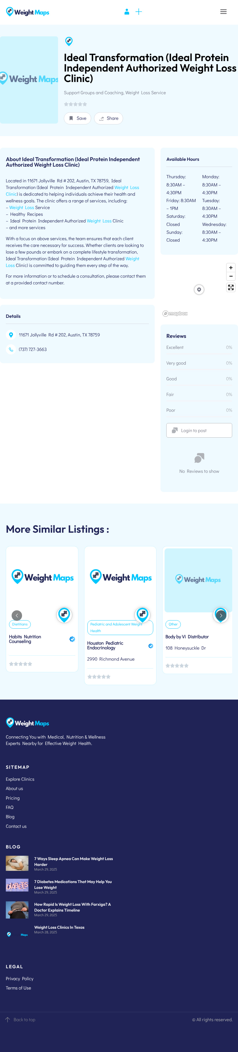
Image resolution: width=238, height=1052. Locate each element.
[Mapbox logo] (175, 313)
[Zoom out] (231, 276)
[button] (77, 118)
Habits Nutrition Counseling (25, 639)
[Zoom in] (231, 267)
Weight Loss (21, 207)
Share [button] (113, 118)
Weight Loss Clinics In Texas (59, 927)
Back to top (24, 1020)
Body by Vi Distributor (187, 637)
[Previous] (17, 615)
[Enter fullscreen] (231, 287)
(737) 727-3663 (33, 349)
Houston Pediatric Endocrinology (105, 645)
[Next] (221, 615)
